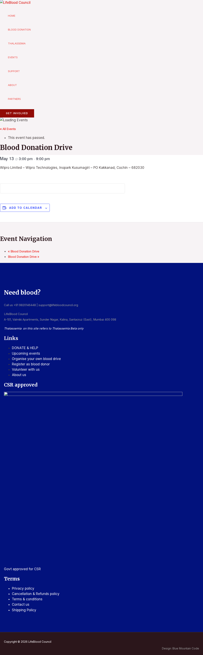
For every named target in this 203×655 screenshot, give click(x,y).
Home (11, 15)
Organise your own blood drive (36, 359)
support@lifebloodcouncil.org (58, 305)
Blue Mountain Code (185, 648)
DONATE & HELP (25, 348)
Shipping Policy (24, 610)
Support (14, 71)
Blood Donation (19, 29)
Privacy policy (23, 588)
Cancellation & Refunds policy (35, 594)
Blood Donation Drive (23, 251)
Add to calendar (25, 208)
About (12, 85)
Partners (14, 98)
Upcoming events (26, 353)
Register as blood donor (31, 364)
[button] (17, 113)
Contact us (20, 604)
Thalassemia (17, 43)
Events (13, 57)
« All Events (8, 129)
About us (19, 375)
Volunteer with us (26, 369)
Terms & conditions (27, 599)
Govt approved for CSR (22, 569)
